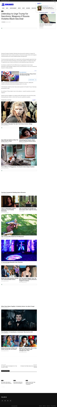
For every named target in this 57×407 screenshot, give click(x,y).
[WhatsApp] (17, 359)
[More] (34, 25)
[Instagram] (53, 0)
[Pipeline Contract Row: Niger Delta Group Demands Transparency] (31, 377)
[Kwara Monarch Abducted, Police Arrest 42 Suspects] (19, 377)
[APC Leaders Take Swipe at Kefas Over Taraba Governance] (6, 377)
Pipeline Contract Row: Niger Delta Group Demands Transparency (30, 383)
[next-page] (3, 387)
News (2, 11)
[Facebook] (52, 0)
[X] (55, 0)
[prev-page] (2, 387)
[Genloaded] (7, 4)
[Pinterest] (14, 359)
